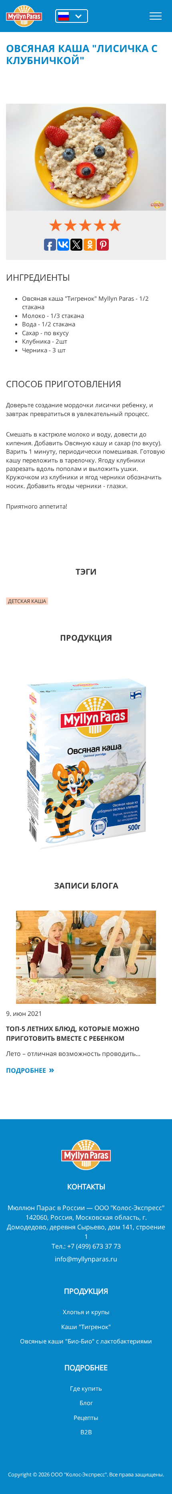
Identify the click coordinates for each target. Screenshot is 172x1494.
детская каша (27, 601)
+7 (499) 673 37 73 (94, 1246)
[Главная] (24, 16)
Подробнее (26, 1070)
